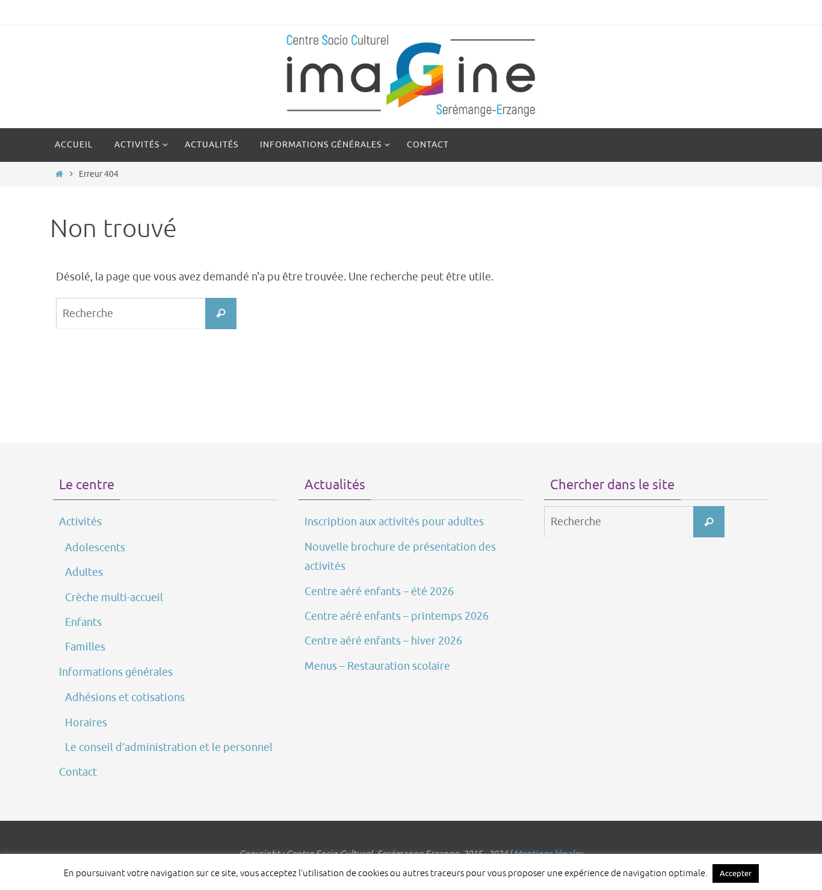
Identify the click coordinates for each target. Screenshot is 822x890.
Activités (80, 521)
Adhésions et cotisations (125, 697)
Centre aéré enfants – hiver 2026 (383, 640)
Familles (85, 647)
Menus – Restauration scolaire (377, 666)
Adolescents (95, 547)
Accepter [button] (736, 873)
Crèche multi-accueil (114, 597)
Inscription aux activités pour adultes (394, 521)
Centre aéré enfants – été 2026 (379, 591)
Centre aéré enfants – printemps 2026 (396, 616)
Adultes (84, 572)
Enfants (83, 622)
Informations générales (116, 672)
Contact (78, 772)
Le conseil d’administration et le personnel (169, 747)
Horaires (86, 722)
